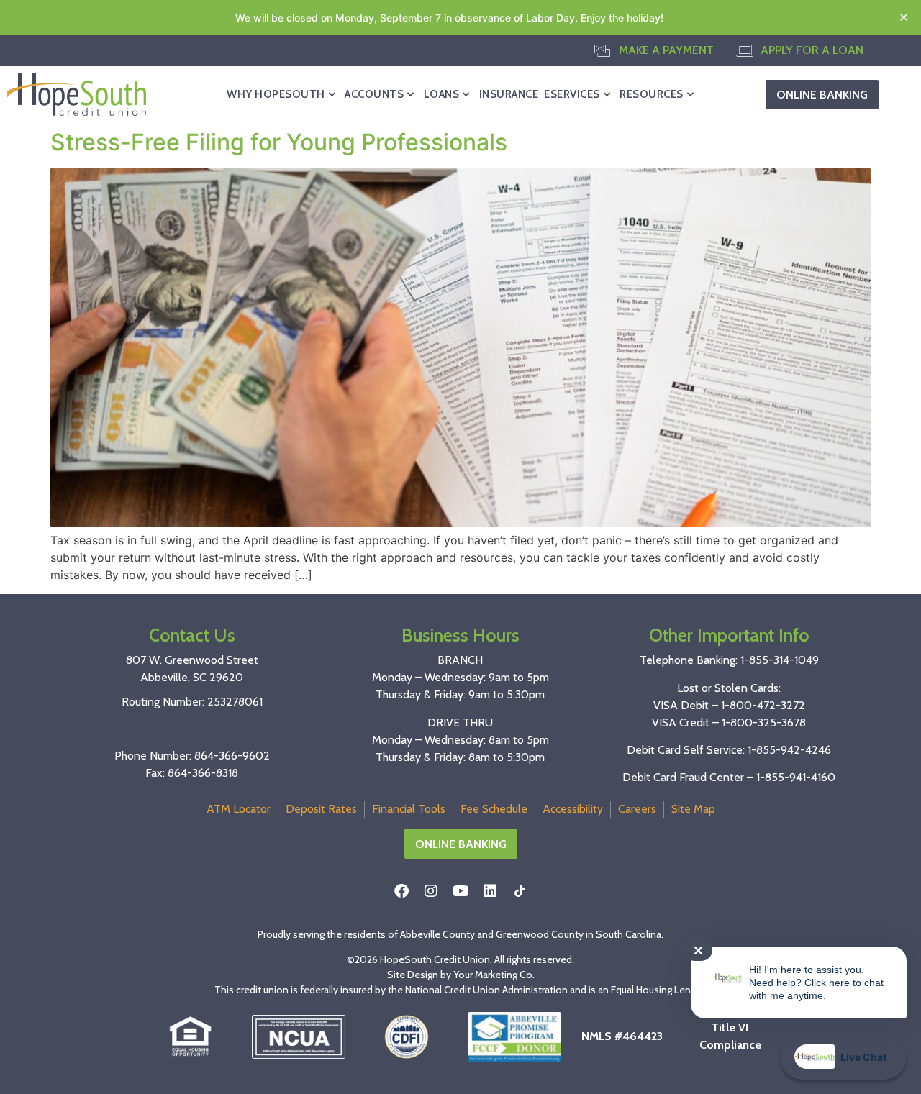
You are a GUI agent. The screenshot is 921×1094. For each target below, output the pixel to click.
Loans (442, 94)
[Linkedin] (490, 891)
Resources (652, 94)
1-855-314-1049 (779, 660)
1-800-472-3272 (763, 705)
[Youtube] (460, 891)
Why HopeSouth (276, 94)
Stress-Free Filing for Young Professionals (278, 142)
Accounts (374, 94)
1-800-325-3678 (764, 722)
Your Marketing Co (492, 974)
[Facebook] (401, 891)
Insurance (509, 94)
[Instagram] (431, 891)
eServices (572, 94)
